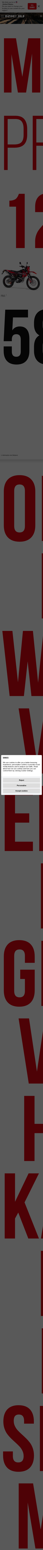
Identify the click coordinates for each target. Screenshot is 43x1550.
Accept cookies (21, 791)
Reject (21, 780)
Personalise (21, 785)
